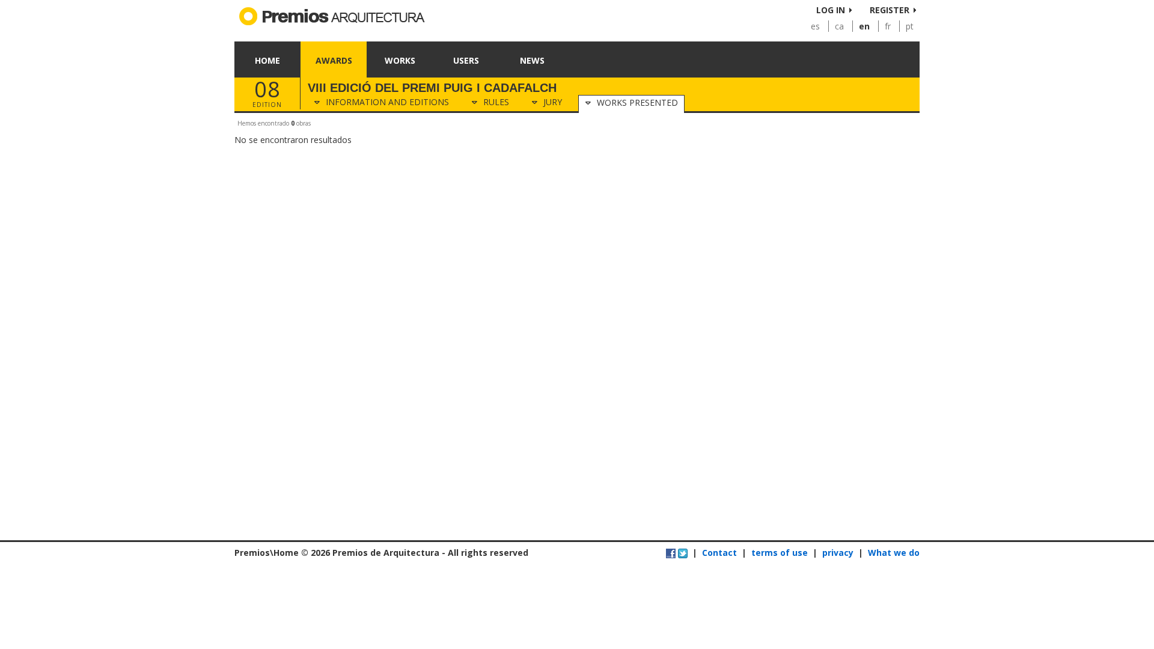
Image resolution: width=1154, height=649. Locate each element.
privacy (837, 552)
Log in (830, 10)
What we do (894, 552)
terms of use (779, 552)
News (532, 60)
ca (839, 26)
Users (466, 60)
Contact (719, 552)
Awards (334, 60)
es (815, 26)
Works (400, 60)
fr (888, 26)
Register (889, 10)
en (864, 26)
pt (910, 26)
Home (267, 60)
